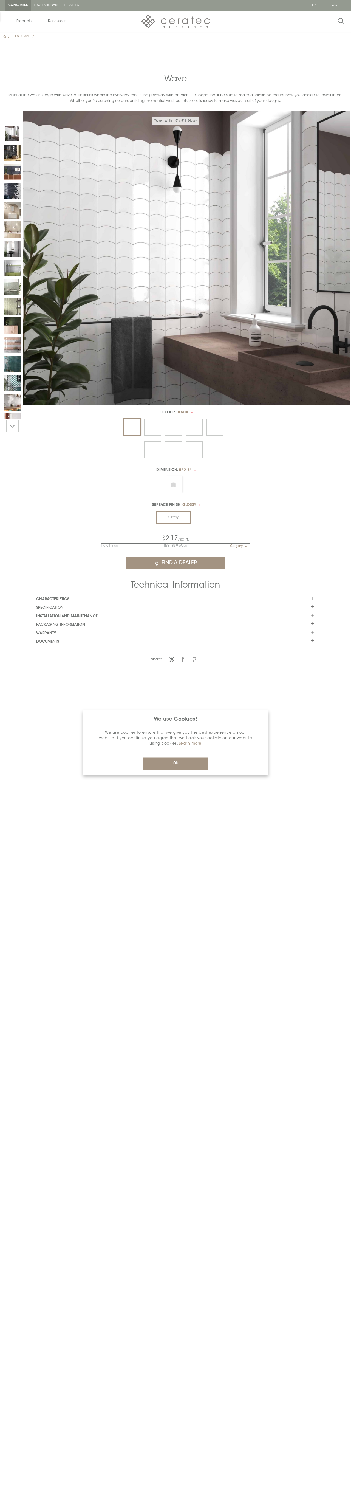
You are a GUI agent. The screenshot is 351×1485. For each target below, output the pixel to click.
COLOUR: (174, 412)
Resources (57, 21)
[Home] (5, 36)
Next (12, 426)
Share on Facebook (183, 659)
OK (175, 764)
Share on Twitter (172, 659)
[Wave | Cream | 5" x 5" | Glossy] (12, 210)
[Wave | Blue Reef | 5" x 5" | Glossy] (12, 172)
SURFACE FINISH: (174, 505)
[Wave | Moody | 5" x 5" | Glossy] (12, 287)
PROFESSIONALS (46, 5)
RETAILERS (71, 5)
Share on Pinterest (194, 659)
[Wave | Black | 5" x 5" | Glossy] (12, 153)
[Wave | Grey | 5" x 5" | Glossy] (12, 249)
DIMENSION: (173, 470)
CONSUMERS (18, 5)
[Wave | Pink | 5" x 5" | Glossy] (12, 325)
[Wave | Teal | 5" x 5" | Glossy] (12, 364)
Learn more (190, 744)
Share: (156, 659)
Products (24, 21)
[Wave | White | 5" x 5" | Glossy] (12, 133)
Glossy (173, 517)
